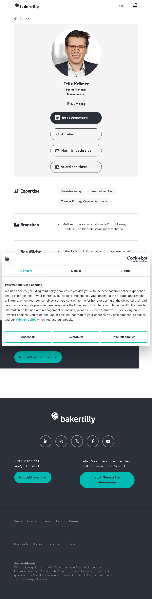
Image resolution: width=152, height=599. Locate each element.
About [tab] (125, 270)
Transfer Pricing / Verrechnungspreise (84, 201)
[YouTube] (108, 441)
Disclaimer (39, 544)
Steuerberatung (71, 191)
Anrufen (67, 134)
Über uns (59, 521)
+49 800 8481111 (26, 461)
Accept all (28, 337)
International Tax (101, 191)
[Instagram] (61, 441)
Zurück (24, 18)
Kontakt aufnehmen (35, 357)
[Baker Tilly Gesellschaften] (73, 418)
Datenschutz (21, 544)
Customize (76, 337)
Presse (46, 521)
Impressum (56, 544)
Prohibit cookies (124, 337)
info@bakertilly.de (27, 466)
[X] (77, 441)
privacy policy (26, 319)
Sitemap (71, 544)
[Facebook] (93, 441)
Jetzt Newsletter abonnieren (107, 480)
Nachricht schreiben (77, 150)
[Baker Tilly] (27, 6)
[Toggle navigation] (133, 5)
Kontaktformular (33, 477)
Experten (32, 521)
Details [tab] (76, 270)
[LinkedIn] (45, 441)
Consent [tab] (26, 270)
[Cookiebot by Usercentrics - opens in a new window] (130, 259)
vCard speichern (74, 166)
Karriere (74, 521)
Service (18, 521)
